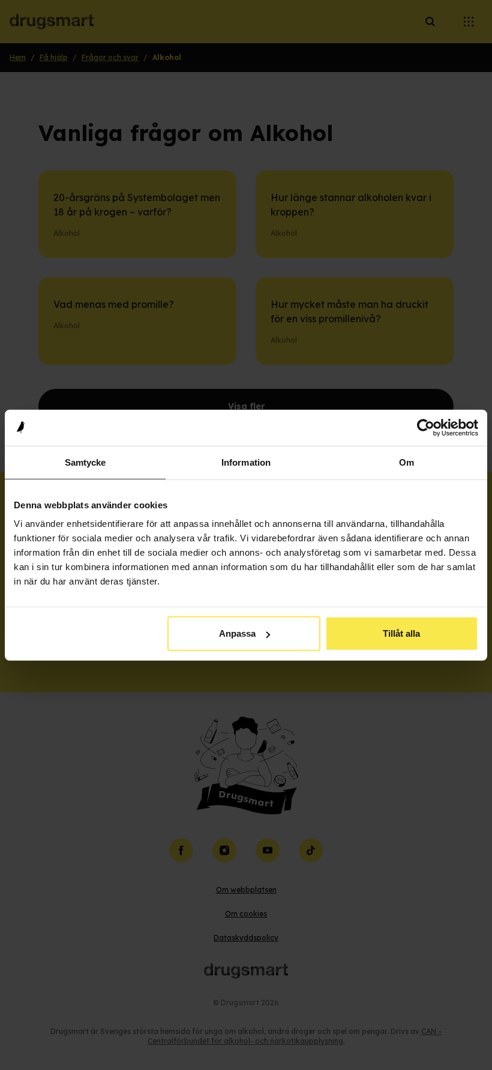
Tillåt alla (401, 633)
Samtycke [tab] (85, 462)
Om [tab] (406, 462)
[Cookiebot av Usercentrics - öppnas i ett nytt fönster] (425, 427)
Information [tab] (246, 462)
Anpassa (237, 633)
